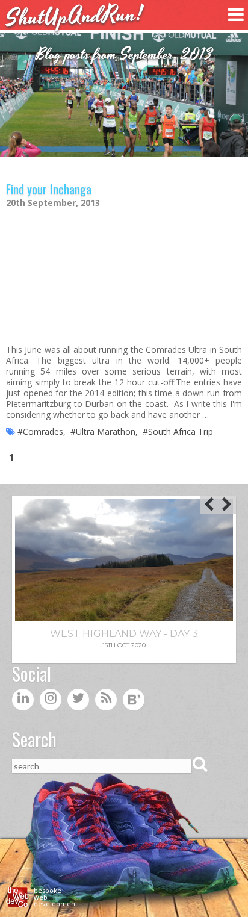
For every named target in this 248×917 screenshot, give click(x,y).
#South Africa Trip (178, 431)
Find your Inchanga (48, 189)
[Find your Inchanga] (124, 274)
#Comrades (40, 431)
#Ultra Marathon (102, 431)
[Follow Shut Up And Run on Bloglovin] (133, 702)
